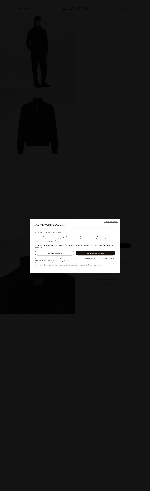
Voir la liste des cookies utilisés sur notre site (48, 263)
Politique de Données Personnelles (91, 265)
